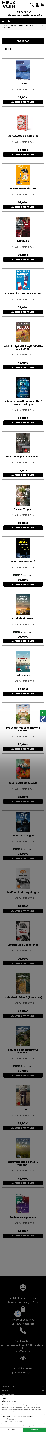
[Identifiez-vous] (37, 5)
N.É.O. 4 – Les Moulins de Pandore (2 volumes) (23, 347)
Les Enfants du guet (23, 835)
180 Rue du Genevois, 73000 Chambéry (24, 15)
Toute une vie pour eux (23, 1217)
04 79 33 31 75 (24, 11)
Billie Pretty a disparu (23, 188)
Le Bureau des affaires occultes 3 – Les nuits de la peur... (23, 403)
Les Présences (23, 675)
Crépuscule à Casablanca (23, 944)
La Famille (23, 241)
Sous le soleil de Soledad (23, 783)
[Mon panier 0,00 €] (42, 5)
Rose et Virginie (23, 509)
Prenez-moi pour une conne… (23, 456)
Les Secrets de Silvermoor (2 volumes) (23, 729)
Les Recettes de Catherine (23, 136)
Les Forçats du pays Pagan (23, 892)
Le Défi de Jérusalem (23, 618)
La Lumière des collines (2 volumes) (23, 1163)
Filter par (23, 40)
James (23, 83)
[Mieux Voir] (9, 5)
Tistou (23, 1109)
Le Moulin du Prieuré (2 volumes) (23, 997)
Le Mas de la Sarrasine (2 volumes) (23, 1051)
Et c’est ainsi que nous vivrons (23, 293)
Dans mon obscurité (23, 561)
